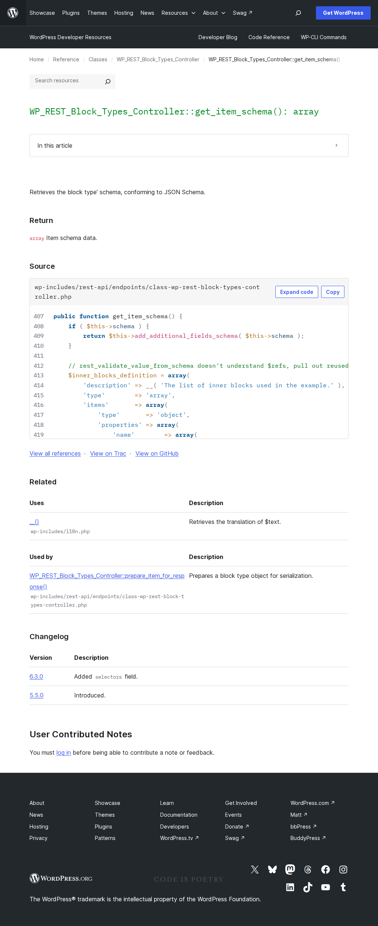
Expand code (296, 292)
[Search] (107, 81)
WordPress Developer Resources (70, 37)
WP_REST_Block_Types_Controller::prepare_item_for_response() (107, 581)
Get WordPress (343, 13)
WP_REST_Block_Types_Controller (158, 59)
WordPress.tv (179, 838)
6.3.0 (36, 676)
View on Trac (108, 453)
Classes (98, 59)
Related (43, 481)
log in (63, 752)
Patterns (105, 838)
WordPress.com (313, 803)
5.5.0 (37, 695)
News (36, 815)
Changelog (49, 636)
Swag (235, 838)
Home (37, 59)
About (37, 803)
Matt (299, 815)
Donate (237, 826)
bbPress (304, 826)
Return (41, 220)
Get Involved (241, 803)
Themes (105, 815)
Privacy (39, 838)
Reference (66, 59)
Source (42, 266)
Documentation (178, 815)
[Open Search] (298, 13)
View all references (55, 453)
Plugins (103, 826)
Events (233, 815)
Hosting (39, 826)
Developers (174, 826)
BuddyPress (308, 838)
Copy (333, 292)
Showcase (107, 803)
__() (34, 521)
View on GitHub (157, 453)
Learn (167, 803)
